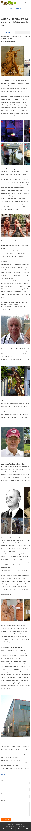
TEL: (2, 793)
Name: (2, 780)
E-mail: (2, 787)
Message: (3, 800)
